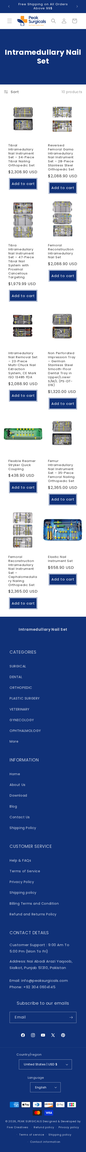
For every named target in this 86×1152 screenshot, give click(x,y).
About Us (18, 784)
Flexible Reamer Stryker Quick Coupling (22, 465)
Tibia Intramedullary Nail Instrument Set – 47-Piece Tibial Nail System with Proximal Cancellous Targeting (21, 261)
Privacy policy (69, 1127)
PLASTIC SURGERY (25, 698)
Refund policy (44, 1127)
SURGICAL (18, 666)
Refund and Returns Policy (33, 914)
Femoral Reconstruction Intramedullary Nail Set (61, 251)
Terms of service (31, 1135)
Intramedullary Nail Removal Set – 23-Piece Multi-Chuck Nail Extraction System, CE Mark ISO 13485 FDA (23, 365)
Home (15, 774)
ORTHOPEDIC (21, 687)
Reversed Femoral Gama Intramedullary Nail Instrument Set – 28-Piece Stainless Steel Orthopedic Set (61, 158)
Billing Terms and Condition (34, 903)
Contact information (45, 1142)
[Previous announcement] (9, 6)
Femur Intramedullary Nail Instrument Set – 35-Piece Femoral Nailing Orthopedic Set (61, 471)
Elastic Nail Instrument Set (60, 559)
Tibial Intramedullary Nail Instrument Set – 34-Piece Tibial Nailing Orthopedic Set (21, 156)
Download (18, 795)
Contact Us (20, 817)
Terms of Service (25, 871)
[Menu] (9, 21)
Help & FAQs (20, 860)
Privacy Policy (22, 881)
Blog (13, 806)
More (14, 741)
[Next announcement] (77, 6)
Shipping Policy (23, 827)
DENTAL (16, 677)
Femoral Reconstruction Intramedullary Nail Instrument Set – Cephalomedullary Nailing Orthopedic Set (22, 571)
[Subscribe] (71, 1017)
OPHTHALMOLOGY (25, 730)
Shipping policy (23, 892)
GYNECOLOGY (22, 720)
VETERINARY (20, 709)
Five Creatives (18, 1127)
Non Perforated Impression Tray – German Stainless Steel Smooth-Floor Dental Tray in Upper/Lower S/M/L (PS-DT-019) (61, 369)
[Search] (53, 21)
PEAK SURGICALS (30, 1121)
